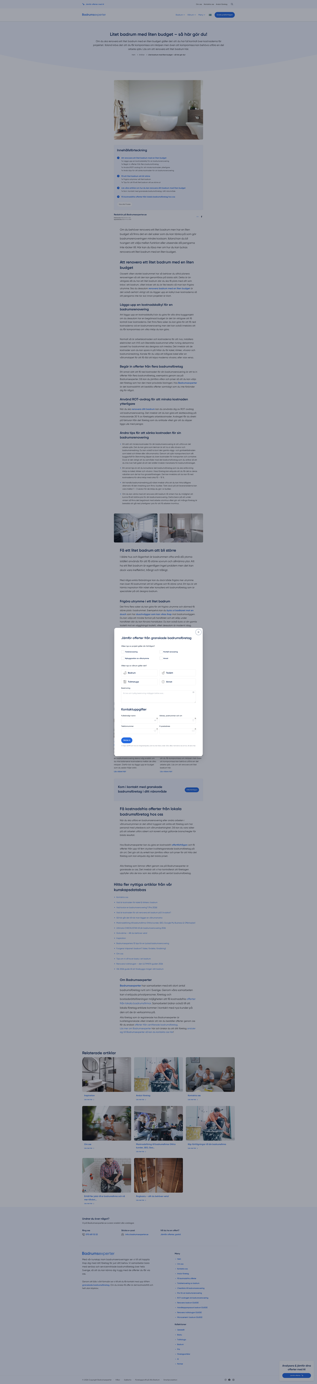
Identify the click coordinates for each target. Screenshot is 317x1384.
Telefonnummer (127, 726)
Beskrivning (125, 688)
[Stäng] (198, 632)
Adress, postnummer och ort (170, 716)
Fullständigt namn (128, 716)
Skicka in (126, 740)
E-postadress (164, 726)
